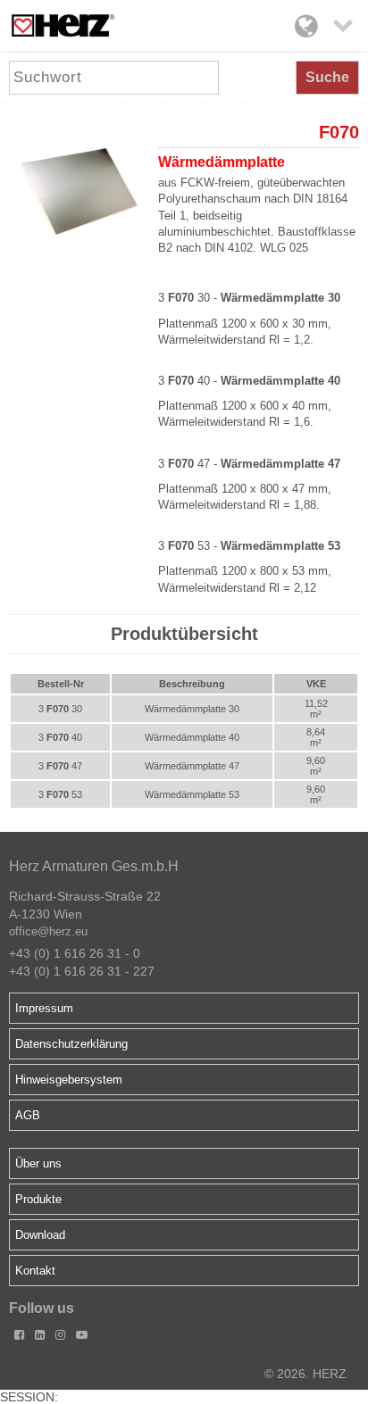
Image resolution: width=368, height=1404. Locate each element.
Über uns (38, 1163)
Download (40, 1235)
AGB (27, 1115)
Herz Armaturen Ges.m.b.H (94, 866)
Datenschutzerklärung (71, 1044)
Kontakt (35, 1270)
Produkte (38, 1199)
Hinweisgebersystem (68, 1079)
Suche (327, 77)
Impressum (44, 1008)
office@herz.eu (48, 931)
